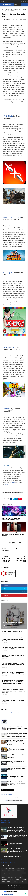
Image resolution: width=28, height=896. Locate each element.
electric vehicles (18, 877)
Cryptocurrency (20, 870)
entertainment (9, 9)
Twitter (13, 482)
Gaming (15, 9)
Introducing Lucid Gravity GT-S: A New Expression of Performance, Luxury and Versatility (17, 783)
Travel (18, 873)
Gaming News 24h (5, 822)
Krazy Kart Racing (10, 347)
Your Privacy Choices (12, 891)
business (14, 875)
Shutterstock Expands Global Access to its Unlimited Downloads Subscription (17, 843)
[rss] (19, 885)
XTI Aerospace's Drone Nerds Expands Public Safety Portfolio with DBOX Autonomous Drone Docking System (17, 735)
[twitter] (21, 1)
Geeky (8, 873)
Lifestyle (13, 873)
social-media (23, 879)
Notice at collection (7, 894)
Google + (6, 484)
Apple (6, 868)
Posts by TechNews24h (6, 794)
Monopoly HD (8, 273)
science (17, 879)
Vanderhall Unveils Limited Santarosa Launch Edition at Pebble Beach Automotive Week (17, 776)
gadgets (11, 879)
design (19, 875)
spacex (3, 881)
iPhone (19, 9)
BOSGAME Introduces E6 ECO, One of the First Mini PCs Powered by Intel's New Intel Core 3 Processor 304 (17, 837)
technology (14, 881)
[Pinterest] (25, 1)
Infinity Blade (8, 116)
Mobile (24, 9)
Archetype (7, 409)
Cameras (3, 870)
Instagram (14, 591)
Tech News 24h (5, 820)
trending (21, 881)
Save (20, 498)
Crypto (13, 870)
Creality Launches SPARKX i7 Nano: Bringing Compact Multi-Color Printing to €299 (17, 728)
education (4, 877)
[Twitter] (11, 885)
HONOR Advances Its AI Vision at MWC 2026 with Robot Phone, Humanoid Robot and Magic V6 (14, 534)
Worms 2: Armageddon (12, 217)
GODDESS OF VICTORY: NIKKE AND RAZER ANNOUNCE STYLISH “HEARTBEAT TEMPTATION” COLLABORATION (13, 518)
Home (3, 9)
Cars (9, 870)
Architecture (11, 868)
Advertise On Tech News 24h (8, 862)
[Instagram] (23, 1)
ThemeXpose (23, 887)
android (3, 875)
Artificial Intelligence (21, 868)
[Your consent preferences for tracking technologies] (25, 893)
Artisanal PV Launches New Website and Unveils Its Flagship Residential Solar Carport (16, 756)
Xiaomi (23, 873)
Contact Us (3, 859)
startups (8, 881)
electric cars (10, 877)
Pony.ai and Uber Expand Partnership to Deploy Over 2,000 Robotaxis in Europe (17, 749)
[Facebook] (8, 885)
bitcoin (8, 875)
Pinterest (14, 595)
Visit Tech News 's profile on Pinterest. (10, 712)
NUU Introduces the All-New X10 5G (16, 720)
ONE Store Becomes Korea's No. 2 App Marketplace (12, 549)
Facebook (14, 585)
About (2, 861)
